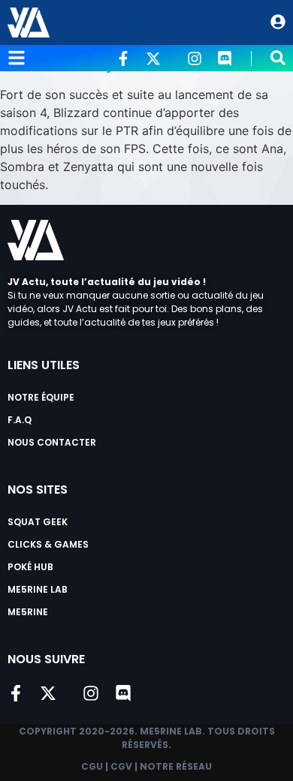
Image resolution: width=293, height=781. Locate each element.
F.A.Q (20, 419)
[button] (277, 57)
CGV (121, 766)
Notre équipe (41, 397)
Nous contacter (52, 442)
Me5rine (28, 611)
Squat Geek (38, 521)
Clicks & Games (48, 544)
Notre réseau (176, 766)
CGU (92, 766)
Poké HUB (30, 566)
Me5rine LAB (38, 589)
